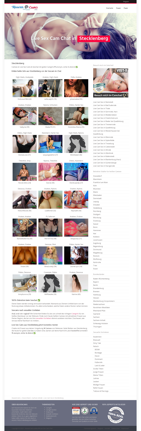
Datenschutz (115, 428)
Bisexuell (96, 340)
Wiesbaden (97, 195)
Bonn (95, 227)
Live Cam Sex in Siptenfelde (103, 140)
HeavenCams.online (31, 428)
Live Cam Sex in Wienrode (103, 137)
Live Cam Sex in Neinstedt (103, 102)
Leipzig (96, 201)
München (97, 189)
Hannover (97, 230)
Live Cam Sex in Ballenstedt (103, 156)
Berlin (95, 285)
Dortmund (97, 249)
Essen (95, 269)
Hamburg (97, 295)
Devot (97, 356)
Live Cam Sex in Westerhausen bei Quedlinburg (106, 132)
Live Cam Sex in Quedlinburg (104, 128)
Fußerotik (98, 362)
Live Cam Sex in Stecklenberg (53, 398)
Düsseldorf (97, 176)
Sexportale (49, 412)
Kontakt (107, 428)
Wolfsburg (97, 259)
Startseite (109, 8)
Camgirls (75, 314)
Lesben (96, 381)
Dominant (98, 359)
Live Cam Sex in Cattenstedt (104, 147)
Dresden (96, 205)
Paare (126, 8)
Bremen (96, 291)
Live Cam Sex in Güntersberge (104, 163)
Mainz (95, 192)
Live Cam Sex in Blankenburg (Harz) (107, 159)
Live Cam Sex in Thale (101, 108)
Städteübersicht (51, 416)
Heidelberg (97, 208)
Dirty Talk (97, 343)
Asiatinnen (97, 337)
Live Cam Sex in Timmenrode (104, 124)
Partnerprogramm (90, 428)
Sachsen (96, 317)
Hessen (96, 298)
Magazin (126, 1)
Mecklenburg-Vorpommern (104, 301)
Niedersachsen (99, 304)
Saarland (96, 314)
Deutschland (26, 398)
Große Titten (98, 369)
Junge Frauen (98, 372)
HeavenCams (16, 398)
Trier (95, 265)
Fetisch (96, 346)
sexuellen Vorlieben (43, 318)
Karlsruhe (97, 262)
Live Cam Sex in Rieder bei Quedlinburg (108, 121)
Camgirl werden (51, 410)
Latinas (96, 378)
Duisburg (97, 221)
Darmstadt (97, 198)
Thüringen (97, 327)
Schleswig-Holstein (100, 323)
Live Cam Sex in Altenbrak (103, 153)
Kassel (95, 224)
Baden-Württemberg (101, 279)
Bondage (98, 353)
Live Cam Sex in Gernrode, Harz (105, 112)
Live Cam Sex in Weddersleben (105, 115)
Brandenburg (98, 288)
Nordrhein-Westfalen (101, 307)
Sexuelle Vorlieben (52, 414)
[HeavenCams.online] (25, 8)
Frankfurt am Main (100, 182)
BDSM (97, 349)
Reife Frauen (98, 388)
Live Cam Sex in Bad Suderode (104, 105)
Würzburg (97, 217)
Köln (95, 185)
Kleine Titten (98, 375)
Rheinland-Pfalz (99, 311)
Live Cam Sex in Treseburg (103, 143)
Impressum (125, 428)
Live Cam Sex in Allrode (102, 150)
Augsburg (97, 243)
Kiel (94, 233)
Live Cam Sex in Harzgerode (104, 166)
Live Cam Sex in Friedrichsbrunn (105, 118)
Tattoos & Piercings (100, 391)
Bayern (96, 282)
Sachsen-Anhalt (99, 320)
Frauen (118, 8)
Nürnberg (97, 211)
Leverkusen (97, 240)
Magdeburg (97, 253)
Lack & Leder (100, 365)
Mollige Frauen (99, 385)
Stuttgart (96, 214)
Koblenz (96, 237)
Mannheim (97, 179)
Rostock (96, 256)
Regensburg (98, 246)
